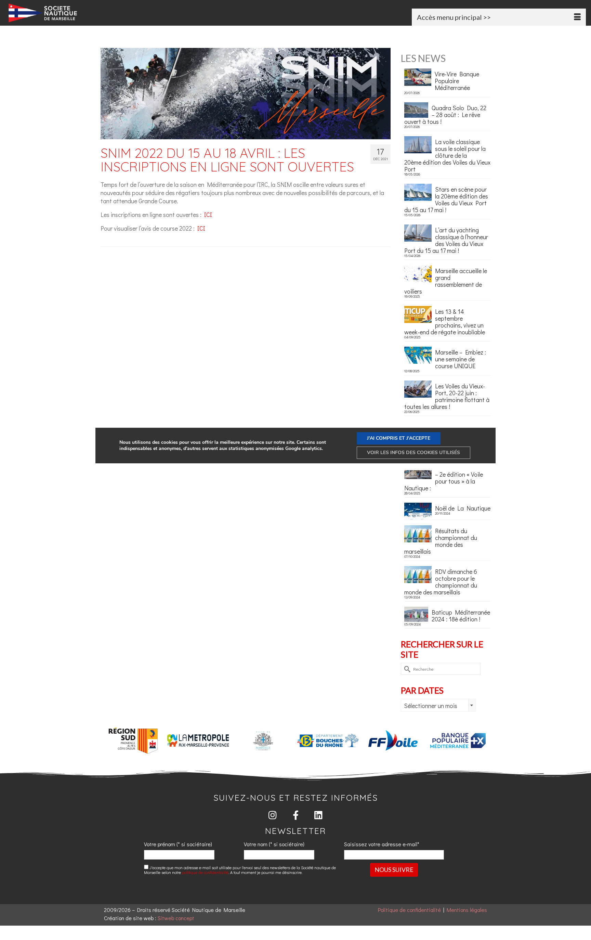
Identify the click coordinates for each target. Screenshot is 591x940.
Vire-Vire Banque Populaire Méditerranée (457, 80)
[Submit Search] (406, 669)
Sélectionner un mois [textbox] (430, 705)
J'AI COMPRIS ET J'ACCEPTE (398, 438)
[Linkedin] (318, 815)
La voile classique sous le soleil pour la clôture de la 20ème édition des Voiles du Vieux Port (447, 155)
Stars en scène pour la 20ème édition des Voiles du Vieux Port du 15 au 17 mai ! (446, 199)
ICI (208, 214)
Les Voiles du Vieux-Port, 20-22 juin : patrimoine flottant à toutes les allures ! (446, 396)
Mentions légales (467, 909)
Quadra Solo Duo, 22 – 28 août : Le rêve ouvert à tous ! (445, 114)
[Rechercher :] (441, 669)
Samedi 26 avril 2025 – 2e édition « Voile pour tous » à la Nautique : (446, 477)
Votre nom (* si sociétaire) (274, 844)
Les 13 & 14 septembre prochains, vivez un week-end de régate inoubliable (444, 321)
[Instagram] (272, 815)
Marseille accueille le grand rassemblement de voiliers (445, 281)
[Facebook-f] (295, 815)
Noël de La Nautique (462, 508)
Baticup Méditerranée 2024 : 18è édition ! (461, 615)
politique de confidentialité (205, 872)
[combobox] (438, 705)
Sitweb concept (176, 918)
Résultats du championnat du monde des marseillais (440, 541)
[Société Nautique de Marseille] (100, 12)
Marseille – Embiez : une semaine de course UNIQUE (460, 358)
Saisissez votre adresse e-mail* (381, 844)
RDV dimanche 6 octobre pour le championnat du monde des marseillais (440, 581)
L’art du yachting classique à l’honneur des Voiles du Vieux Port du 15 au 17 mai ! (446, 240)
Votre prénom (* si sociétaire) (178, 844)
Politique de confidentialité (409, 909)
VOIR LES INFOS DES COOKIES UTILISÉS (413, 452)
